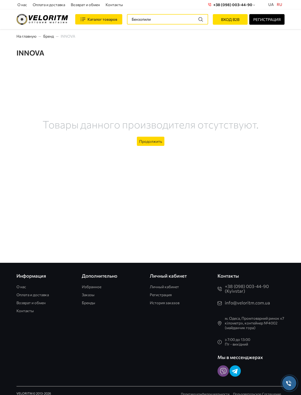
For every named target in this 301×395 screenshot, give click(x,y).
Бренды (88, 302)
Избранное (91, 286)
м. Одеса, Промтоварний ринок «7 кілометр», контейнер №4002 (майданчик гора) (254, 323)
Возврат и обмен (85, 4)
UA (271, 4)
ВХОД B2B (230, 19)
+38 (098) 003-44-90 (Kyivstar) (247, 288)
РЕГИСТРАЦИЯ (267, 19)
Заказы (88, 294)
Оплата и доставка (49, 4)
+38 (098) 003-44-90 (232, 4)
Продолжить (150, 141)
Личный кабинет (164, 286)
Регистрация (161, 294)
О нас (22, 4)
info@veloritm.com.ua (247, 302)
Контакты (114, 4)
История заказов (164, 302)
